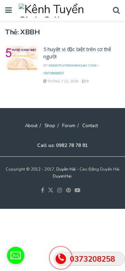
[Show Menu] (8, 10)
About (31, 126)
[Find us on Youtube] (77, 191)
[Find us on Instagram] (59, 191)
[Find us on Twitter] (50, 191)
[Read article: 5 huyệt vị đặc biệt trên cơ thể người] (22, 58)
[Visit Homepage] (62, 10)
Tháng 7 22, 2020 (62, 81)
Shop (49, 126)
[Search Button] (116, 10)
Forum (68, 126)
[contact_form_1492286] (15, 255)
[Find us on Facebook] (42, 191)
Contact (90, 126)
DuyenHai (62, 176)
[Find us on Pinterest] (68, 191)
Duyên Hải (66, 169)
